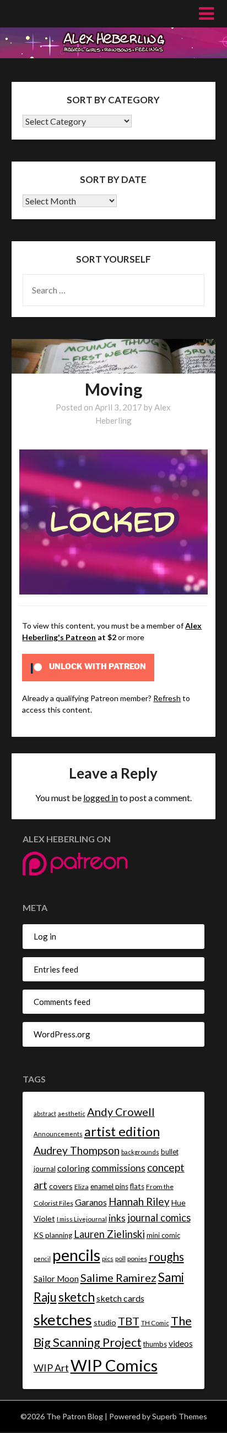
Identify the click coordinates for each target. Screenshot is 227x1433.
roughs (166, 1256)
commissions (118, 1168)
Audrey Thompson (77, 1150)
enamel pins (109, 1186)
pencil (42, 1258)
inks (117, 1218)
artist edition (122, 1131)
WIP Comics (114, 1365)
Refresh (167, 698)
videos (181, 1343)
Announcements (58, 1133)
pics (108, 1258)
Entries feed (56, 969)
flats (137, 1186)
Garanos (91, 1202)
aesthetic (71, 1113)
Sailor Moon (56, 1279)
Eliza (81, 1186)
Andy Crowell (121, 1111)
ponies (137, 1258)
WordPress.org (62, 1034)
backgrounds (140, 1152)
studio (105, 1322)
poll (120, 1258)
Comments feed (62, 1002)
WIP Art (51, 1368)
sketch (76, 1297)
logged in (100, 797)
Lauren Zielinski (109, 1234)
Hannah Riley (139, 1201)
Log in (45, 936)
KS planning (53, 1235)
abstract (45, 1113)
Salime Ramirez (118, 1277)
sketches (63, 1319)
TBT (128, 1321)
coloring (73, 1168)
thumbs (155, 1344)
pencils (76, 1255)
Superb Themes (179, 1416)
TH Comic (155, 1322)
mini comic (163, 1235)
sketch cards (120, 1298)
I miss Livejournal (82, 1219)
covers (61, 1186)
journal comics (159, 1218)
